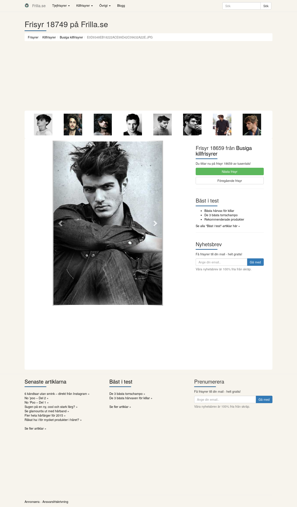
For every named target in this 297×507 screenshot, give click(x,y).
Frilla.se (39, 5)
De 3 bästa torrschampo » (127, 393)
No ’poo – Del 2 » (36, 398)
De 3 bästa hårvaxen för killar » (130, 398)
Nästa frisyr (229, 171)
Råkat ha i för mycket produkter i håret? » (53, 419)
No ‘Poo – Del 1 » (37, 402)
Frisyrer (33, 37)
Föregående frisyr (229, 180)
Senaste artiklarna (45, 381)
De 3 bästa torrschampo (221, 215)
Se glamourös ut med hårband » (47, 411)
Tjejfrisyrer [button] (60, 5)
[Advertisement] (148, 78)
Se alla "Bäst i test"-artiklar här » (218, 226)
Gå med (255, 262)
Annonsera (32, 501)
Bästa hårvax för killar (219, 210)
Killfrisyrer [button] (83, 5)
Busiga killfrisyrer (71, 37)
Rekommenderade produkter (224, 219)
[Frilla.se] (26, 5)
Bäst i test (120, 381)
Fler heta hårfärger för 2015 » (45, 415)
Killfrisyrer (49, 37)
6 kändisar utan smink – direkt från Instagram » (57, 393)
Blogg (121, 5)
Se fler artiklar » (35, 428)
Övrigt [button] (103, 5)
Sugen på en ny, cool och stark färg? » (51, 406)
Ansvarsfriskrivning (55, 501)
